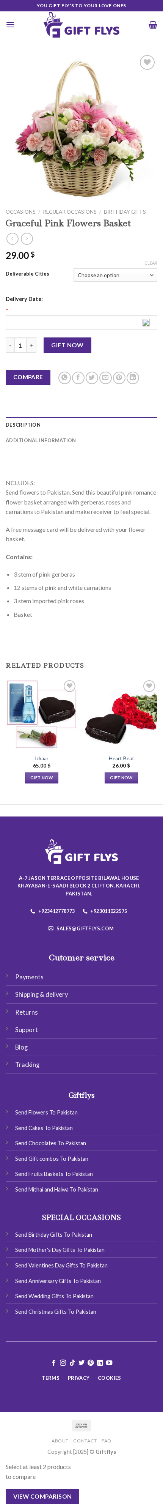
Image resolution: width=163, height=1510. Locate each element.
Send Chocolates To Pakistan (50, 1143)
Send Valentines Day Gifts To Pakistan (61, 1265)
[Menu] (10, 24)
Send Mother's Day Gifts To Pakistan (60, 1250)
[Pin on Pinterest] (119, 378)
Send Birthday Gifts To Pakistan (53, 1234)
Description (23, 425)
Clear (150, 262)
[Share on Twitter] (92, 378)
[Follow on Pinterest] (91, 1363)
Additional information (41, 440)
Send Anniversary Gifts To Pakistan (58, 1281)
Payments (29, 977)
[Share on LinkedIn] (133, 378)
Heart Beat (121, 758)
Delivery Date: (24, 299)
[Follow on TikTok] (72, 1363)
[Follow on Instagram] (63, 1363)
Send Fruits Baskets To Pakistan (54, 1174)
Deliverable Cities (27, 274)
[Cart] (153, 24)
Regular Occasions (70, 212)
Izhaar (42, 758)
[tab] (81, 424)
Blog (21, 1047)
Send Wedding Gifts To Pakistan (54, 1296)
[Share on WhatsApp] (64, 378)
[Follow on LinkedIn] (100, 1363)
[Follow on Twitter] (81, 1363)
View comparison (42, 1496)
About (60, 1441)
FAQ (106, 1441)
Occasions (21, 212)
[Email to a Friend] (105, 378)
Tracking (27, 1065)
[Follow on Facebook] (53, 1363)
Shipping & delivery (41, 994)
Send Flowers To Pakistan (46, 1112)
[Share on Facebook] (78, 378)
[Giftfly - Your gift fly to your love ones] (81, 25)
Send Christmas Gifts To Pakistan (55, 1311)
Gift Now (67, 344)
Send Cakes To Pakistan (44, 1128)
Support (26, 1030)
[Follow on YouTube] (109, 1363)
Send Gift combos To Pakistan (51, 1158)
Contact (85, 1441)
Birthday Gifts (125, 212)
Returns (26, 1012)
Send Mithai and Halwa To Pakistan (56, 1189)
